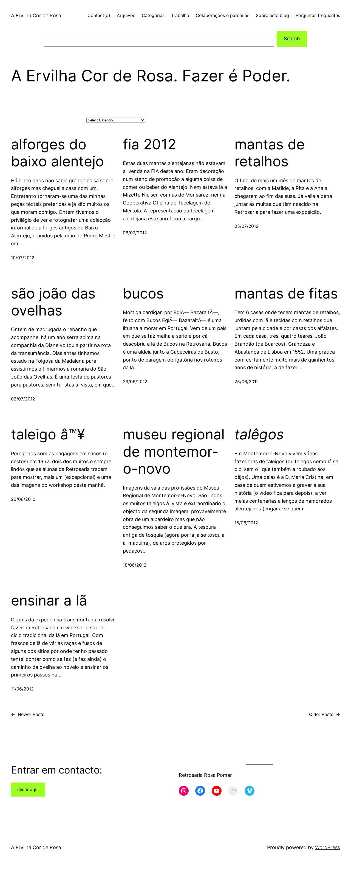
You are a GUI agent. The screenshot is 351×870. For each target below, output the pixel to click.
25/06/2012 (246, 381)
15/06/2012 (246, 522)
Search (292, 38)
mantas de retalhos (269, 153)
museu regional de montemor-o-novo (174, 451)
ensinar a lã (49, 600)
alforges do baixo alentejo (57, 153)
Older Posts (324, 714)
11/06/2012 (22, 689)
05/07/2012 (246, 226)
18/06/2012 (134, 565)
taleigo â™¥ (48, 434)
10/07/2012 (22, 257)
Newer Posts (27, 714)
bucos (143, 293)
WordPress (327, 847)
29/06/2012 (135, 381)
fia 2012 (149, 144)
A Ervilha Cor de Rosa (36, 15)
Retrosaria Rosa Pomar (205, 775)
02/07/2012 (23, 399)
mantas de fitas (286, 293)
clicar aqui (28, 789)
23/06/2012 (23, 499)
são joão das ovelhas (53, 302)
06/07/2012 (135, 232)
